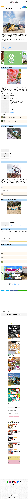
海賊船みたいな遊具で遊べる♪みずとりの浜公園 (7, 46)
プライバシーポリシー (5, 491)
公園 (1, 311)
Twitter (5, 290)
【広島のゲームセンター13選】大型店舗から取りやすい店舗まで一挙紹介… (16, 451)
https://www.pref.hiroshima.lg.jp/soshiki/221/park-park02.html (18, 225)
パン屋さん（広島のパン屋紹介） (12, 410)
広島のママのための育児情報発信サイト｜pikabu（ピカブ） (15, 497)
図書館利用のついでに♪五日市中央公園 (7, 47)
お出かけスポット (5, 311)
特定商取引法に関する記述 (22, 491)
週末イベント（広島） (10, 414)
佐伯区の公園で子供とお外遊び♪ (6, 48)
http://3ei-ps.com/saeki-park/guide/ (14, 158)
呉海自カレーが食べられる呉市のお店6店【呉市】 (16, 432)
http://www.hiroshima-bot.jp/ (13, 112)
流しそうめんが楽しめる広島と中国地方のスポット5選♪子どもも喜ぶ (16, 445)
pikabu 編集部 (13, 283)
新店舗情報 (16, 413)
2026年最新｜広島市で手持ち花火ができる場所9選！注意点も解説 (16, 439)
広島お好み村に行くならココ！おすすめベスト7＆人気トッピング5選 (16, 426)
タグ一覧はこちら (14, 416)
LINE (22, 290)
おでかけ (2, 6)
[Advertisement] (14, 301)
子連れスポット (10, 311)
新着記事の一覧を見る (14, 317)
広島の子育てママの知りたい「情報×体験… (15, 285)
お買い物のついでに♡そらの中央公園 (6, 45)
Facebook (14, 290)
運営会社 (16, 491)
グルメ (15, 424)
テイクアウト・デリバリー (11, 413)
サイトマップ (11, 491)
